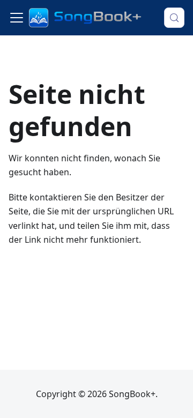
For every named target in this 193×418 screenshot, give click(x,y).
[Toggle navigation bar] (17, 18)
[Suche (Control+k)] (174, 18)
